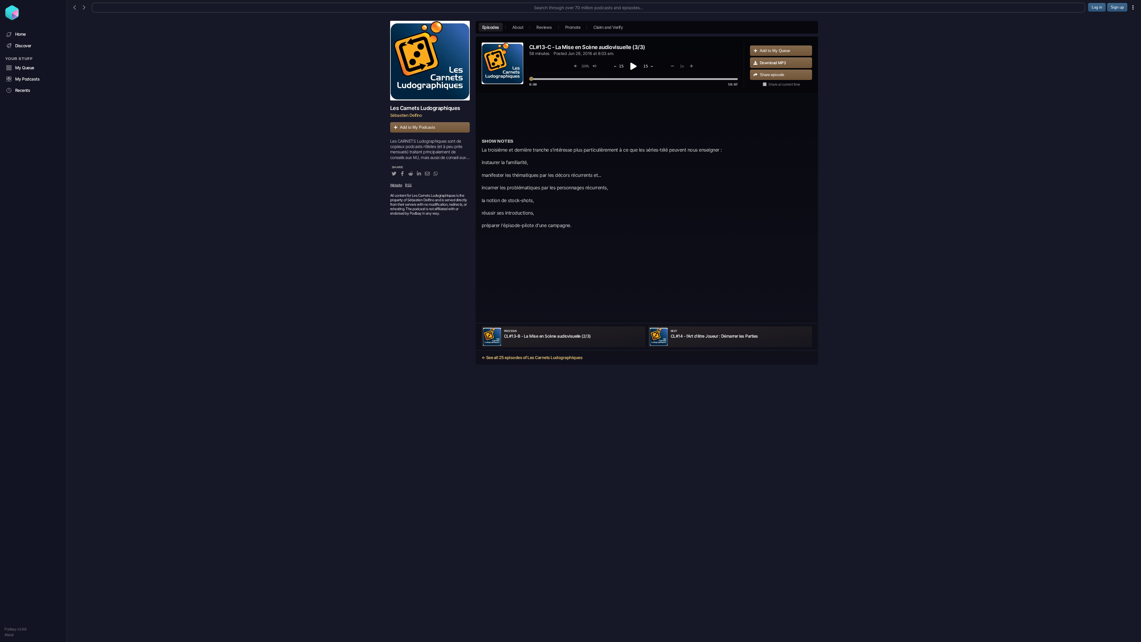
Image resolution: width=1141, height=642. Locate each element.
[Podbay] (12, 18)
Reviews (544, 27)
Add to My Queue (775, 50)
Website (396, 185)
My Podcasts (27, 78)
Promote (573, 27)
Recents (22, 90)
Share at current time (784, 84)
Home (20, 34)
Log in (1097, 7)
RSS (408, 185)
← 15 (619, 66)
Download (773, 62)
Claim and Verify (608, 27)
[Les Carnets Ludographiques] (430, 60)
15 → (648, 66)
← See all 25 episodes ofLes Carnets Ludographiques (532, 357)
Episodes (490, 27)
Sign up (1117, 7)
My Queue (24, 67)
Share (772, 75)
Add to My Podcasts (417, 127)
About (9, 634)
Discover (23, 45)
